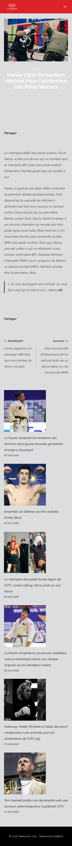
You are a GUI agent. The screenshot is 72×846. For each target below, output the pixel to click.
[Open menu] (65, 6)
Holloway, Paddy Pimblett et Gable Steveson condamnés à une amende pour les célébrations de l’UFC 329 (35, 732)
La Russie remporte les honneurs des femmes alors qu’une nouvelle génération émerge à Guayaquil (33, 444)
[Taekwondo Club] (13, 6)
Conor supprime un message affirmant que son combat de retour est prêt (18, 354)
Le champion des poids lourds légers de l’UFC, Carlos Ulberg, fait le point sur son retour (32, 585)
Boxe (36, 69)
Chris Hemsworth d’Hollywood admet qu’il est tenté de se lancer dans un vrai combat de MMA (54, 357)
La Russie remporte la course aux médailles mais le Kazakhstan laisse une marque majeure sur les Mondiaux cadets (35, 659)
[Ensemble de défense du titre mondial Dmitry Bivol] (36, 485)
